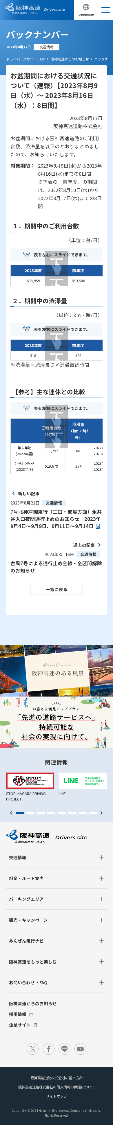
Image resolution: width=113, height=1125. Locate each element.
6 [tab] (72, 813)
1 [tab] (20, 813)
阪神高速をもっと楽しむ (33, 962)
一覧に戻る (57, 589)
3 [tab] (41, 813)
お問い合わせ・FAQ (28, 982)
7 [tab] (83, 813)
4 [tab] (51, 813)
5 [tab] (62, 813)
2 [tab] (30, 813)
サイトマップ (56, 1096)
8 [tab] (93, 813)
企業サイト (20, 1025)
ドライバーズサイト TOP (25, 59)
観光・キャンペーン (28, 920)
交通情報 (17, 857)
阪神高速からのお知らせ (70, 59)
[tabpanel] (30, 787)
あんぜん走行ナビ (26, 941)
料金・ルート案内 (26, 878)
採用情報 (17, 1014)
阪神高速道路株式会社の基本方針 (56, 1077)
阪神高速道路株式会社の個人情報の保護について (56, 1087)
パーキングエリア (26, 899)
